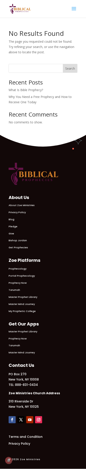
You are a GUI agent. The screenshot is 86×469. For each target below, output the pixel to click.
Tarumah (14, 290)
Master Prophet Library (23, 297)
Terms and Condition (26, 437)
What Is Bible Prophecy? (26, 90)
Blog (11, 219)
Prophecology (17, 268)
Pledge (13, 226)
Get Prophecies (18, 247)
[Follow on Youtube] (29, 419)
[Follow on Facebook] (12, 419)
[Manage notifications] (8, 460)
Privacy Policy (17, 212)
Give (11, 233)
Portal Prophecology (22, 276)
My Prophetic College (22, 311)
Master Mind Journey (22, 304)
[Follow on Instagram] (38, 419)
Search (70, 68)
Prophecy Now (18, 283)
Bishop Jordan (18, 240)
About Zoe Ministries (22, 205)
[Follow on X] (20, 419)
